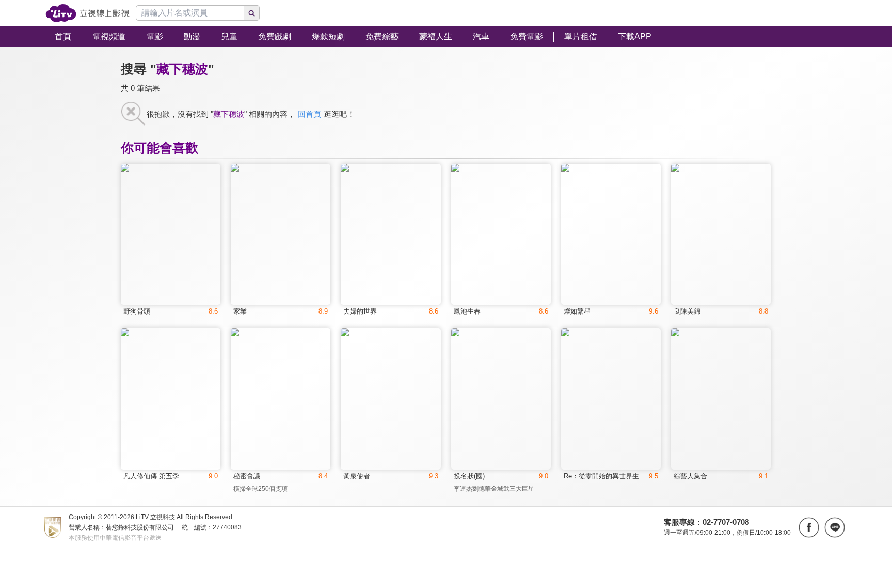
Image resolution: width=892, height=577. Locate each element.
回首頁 (309, 114)
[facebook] (809, 527)
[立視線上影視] (87, 13)
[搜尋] (252, 13)
